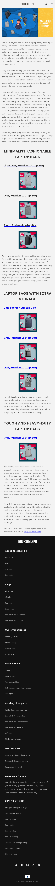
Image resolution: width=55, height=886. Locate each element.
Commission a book (13, 814)
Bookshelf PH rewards (14, 728)
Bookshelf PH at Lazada (14, 621)
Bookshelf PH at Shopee (15, 615)
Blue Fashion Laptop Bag (20, 308)
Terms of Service (12, 654)
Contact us (9, 575)
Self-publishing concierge (16, 808)
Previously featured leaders (16, 761)
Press (7, 564)
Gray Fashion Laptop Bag (20, 338)
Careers (8, 671)
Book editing (10, 825)
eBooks (8, 597)
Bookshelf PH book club (15, 716)
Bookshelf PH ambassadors (16, 722)
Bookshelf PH (24, 881)
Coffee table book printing (16, 843)
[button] (3, 4)
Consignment (10, 694)
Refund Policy (10, 643)
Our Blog (9, 569)
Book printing (10, 831)
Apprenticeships (12, 682)
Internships (10, 676)
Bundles (8, 603)
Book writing (10, 819)
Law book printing (12, 848)
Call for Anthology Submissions (18, 688)
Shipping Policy (11, 637)
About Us (9, 558)
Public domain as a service (16, 710)
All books (9, 591)
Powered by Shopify (33, 881)
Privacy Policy (10, 648)
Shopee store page (32, 532)
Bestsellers (9, 609)
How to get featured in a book (17, 755)
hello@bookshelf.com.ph (32, 789)
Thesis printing (11, 854)
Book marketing (11, 837)
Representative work (13, 767)
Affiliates (8, 733)
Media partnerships (13, 739)
